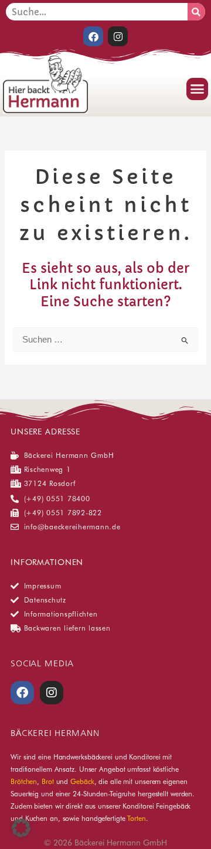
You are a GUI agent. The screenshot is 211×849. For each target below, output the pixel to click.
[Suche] (196, 11)
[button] (197, 89)
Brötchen (24, 781)
